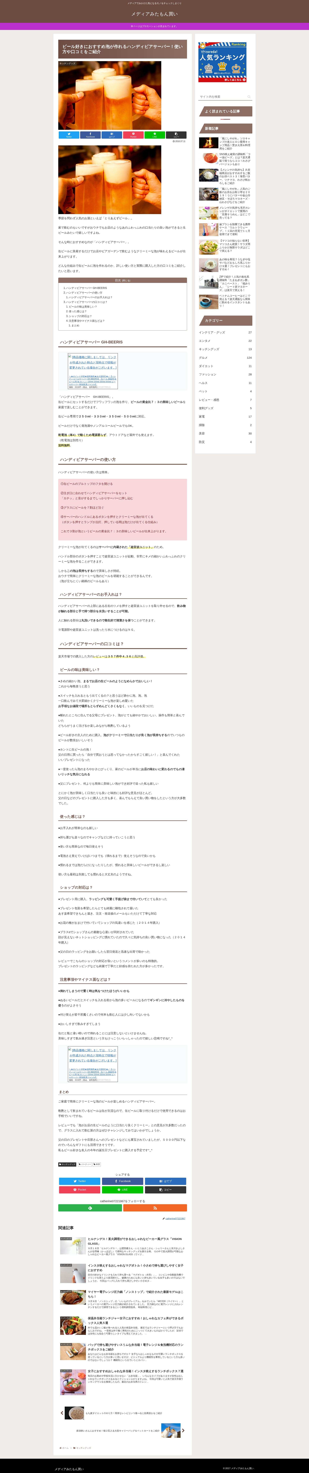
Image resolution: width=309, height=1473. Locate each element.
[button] (249, 97)
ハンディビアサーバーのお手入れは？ (91, 297)
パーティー (86, 1164)
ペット (225, 391)
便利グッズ (225, 408)
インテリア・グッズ (225, 332)
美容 (225, 433)
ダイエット (225, 366)
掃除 (225, 425)
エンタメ (225, 340)
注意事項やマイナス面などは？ (87, 320)
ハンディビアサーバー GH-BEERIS (86, 287)
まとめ (75, 325)
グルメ (225, 357)
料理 (98, 1164)
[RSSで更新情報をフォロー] (155, 1207)
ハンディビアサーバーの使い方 (84, 292)
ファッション (225, 374)
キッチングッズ (68, 1164)
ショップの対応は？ (80, 316)
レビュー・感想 (225, 399)
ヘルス (225, 383)
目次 (118, 280)
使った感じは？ (78, 311)
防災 (225, 442)
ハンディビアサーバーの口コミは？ (87, 301)
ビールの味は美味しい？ (83, 306)
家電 (225, 416)
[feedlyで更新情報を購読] (90, 1207)
